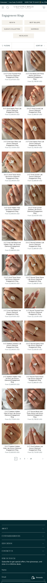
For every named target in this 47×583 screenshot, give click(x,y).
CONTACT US (7, 551)
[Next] (39, 459)
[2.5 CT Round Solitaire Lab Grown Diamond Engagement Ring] (34, 230)
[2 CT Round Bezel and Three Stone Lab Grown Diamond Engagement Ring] (34, 399)
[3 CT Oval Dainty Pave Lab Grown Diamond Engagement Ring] (12, 96)
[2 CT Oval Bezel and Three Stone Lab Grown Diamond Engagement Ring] (34, 61)
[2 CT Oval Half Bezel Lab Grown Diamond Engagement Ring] (12, 297)
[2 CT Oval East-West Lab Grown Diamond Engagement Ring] (12, 129)
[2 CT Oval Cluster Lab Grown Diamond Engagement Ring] (34, 162)
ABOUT (5, 529)
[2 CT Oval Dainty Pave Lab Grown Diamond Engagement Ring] (34, 129)
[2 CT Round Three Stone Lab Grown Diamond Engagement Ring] (34, 364)
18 (31, 459)
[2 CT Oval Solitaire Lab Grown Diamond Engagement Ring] (34, 433)
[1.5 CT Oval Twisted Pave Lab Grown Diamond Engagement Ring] (12, 61)
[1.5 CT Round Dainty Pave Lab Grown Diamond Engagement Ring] (34, 331)
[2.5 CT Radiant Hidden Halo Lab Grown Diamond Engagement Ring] (12, 433)
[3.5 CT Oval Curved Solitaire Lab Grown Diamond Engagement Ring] (34, 195)
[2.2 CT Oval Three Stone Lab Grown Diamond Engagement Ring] (12, 264)
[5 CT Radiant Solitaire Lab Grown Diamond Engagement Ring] (12, 331)
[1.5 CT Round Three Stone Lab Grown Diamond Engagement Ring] (34, 264)
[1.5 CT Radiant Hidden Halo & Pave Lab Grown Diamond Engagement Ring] (12, 399)
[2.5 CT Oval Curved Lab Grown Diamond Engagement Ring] (34, 96)
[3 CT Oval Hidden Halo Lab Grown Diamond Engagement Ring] (12, 195)
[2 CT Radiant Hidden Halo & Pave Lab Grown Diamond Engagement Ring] (12, 364)
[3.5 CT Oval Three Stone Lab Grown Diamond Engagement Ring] (12, 162)
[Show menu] (3, 7)
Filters (7, 46)
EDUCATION (7, 544)
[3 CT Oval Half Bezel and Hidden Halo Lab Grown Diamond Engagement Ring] (12, 230)
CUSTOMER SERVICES (11, 536)
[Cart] (44, 7)
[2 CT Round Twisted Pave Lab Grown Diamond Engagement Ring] (34, 297)
